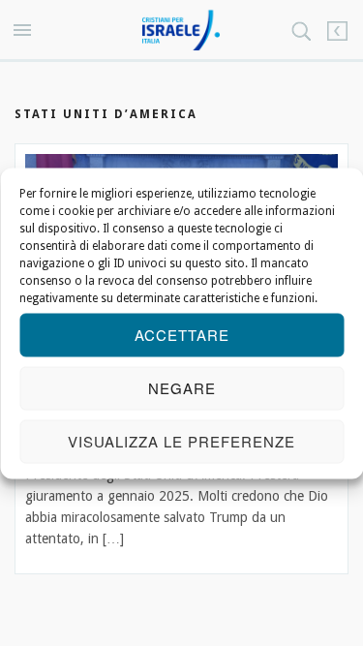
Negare (182, 388)
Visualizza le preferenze (181, 441)
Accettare (182, 334)
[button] (25, 31)
